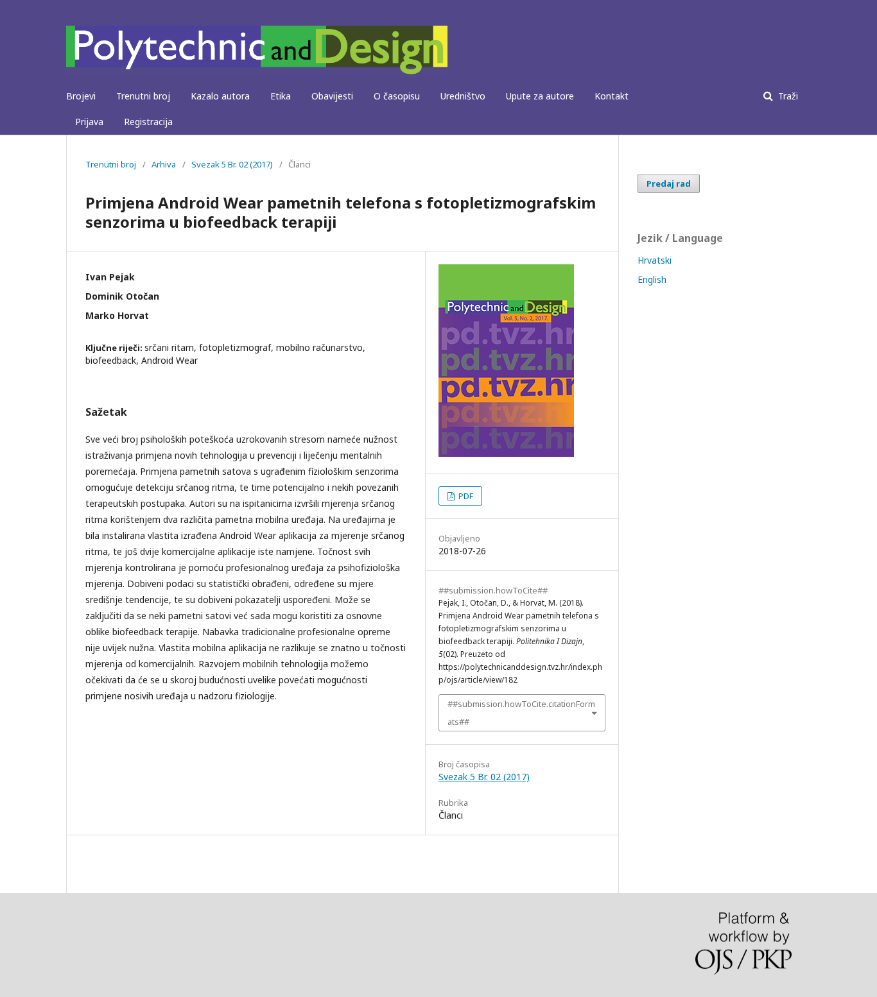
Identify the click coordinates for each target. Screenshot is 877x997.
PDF (464, 496)
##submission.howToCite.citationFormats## (521, 713)
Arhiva (164, 164)
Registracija (148, 121)
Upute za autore (540, 96)
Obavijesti (332, 96)
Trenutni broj (143, 96)
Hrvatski (655, 260)
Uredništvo (462, 96)
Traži (787, 96)
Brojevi (81, 96)
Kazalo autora (220, 96)
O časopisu (397, 96)
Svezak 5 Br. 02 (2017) (232, 164)
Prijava (89, 121)
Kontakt (612, 96)
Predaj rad (669, 183)
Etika (280, 96)
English (652, 279)
